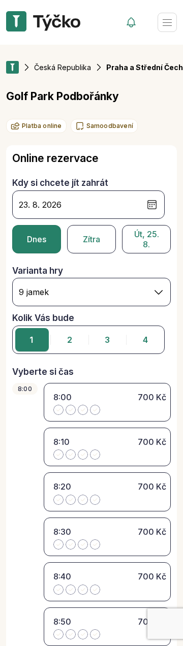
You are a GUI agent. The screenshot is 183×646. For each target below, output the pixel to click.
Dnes (36, 239)
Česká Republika (62, 67)
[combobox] (91, 292)
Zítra (91, 239)
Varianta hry (37, 271)
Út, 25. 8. (146, 239)
